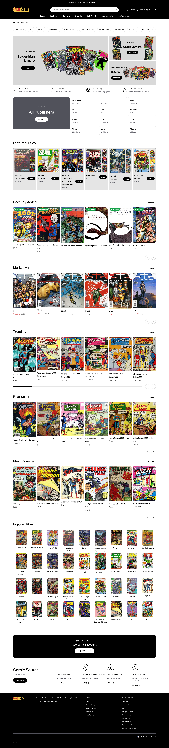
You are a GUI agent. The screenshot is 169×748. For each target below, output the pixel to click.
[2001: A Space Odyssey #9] (24, 224)
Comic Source (22, 743)
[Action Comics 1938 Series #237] (144, 418)
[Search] (116, 10)
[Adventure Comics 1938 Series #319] (48, 353)
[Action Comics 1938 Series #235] (120, 418)
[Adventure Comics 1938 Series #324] (144, 354)
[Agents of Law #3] (144, 225)
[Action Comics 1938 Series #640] (48, 224)
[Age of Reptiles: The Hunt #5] (120, 225)
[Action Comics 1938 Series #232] (96, 419)
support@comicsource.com (48, 702)
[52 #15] (48, 290)
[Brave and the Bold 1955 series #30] (144, 483)
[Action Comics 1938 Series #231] (72, 419)
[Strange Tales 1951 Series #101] (96, 483)
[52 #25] (120, 291)
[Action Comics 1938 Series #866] (24, 354)
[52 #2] (24, 290)
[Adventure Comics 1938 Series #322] (120, 354)
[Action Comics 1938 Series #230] (48, 419)
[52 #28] (144, 290)
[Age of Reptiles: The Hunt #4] (96, 225)
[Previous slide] (147, 257)
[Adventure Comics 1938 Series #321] (96, 354)
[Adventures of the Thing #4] (72, 225)
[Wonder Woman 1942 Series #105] (48, 483)
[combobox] (84, 9)
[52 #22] (96, 290)
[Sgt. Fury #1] (24, 483)
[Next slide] (153, 257)
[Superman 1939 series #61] (72, 482)
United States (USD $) (147, 736)
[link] (32, 153)
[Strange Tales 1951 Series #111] (120, 483)
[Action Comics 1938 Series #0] (24, 419)
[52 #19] (72, 290)
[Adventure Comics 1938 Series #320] (72, 354)
